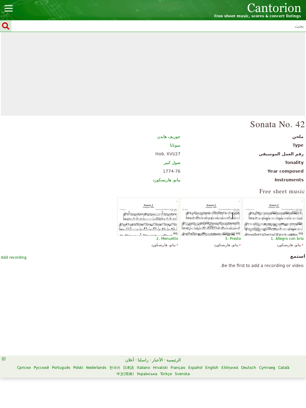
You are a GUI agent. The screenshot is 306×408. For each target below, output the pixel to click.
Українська (147, 374)
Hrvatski (160, 368)
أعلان (129, 360)
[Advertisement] (153, 74)
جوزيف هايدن (168, 136)
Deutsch (248, 368)
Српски (24, 368)
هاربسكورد (162, 179)
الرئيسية (173, 360)
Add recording (14, 257)
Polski (78, 368)
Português (61, 368)
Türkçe (166, 374)
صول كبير (172, 162)
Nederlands (96, 368)
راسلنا (143, 360)
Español (195, 368)
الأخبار (157, 360)
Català (283, 368)
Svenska (182, 374)
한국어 (114, 368)
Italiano (143, 368)
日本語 (128, 368)
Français (178, 368)
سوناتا (175, 145)
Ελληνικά (229, 368)
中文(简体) (125, 374)
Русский (41, 368)
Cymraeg (267, 368)
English (211, 368)
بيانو (177, 179)
